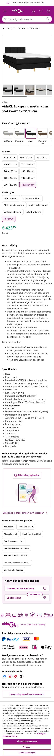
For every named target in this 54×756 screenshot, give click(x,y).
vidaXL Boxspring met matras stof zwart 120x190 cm (25, 108)
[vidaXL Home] (17, 11)
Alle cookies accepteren (27, 741)
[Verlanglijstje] (40, 11)
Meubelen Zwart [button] (25, 526)
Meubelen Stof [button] (10, 534)
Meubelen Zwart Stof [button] (31, 534)
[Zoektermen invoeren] (48, 19)
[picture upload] (27, 493)
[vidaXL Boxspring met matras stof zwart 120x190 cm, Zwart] (27, 59)
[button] (8, 136)
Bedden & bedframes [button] (13, 570)
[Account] (33, 11)
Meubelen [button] (8, 526)
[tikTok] (21, 676)
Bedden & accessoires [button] (13, 541)
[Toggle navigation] (5, 11)
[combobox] (27, 19)
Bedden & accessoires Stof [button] (15, 555)
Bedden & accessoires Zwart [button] (16, 548)
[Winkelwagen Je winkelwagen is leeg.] (48, 11)
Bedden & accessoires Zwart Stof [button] (18, 562)
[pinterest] (15, 676)
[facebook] (4, 676)
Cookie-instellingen (26, 753)
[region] (27, 729)
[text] (9, 228)
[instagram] (10, 676)
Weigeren (27, 747)
